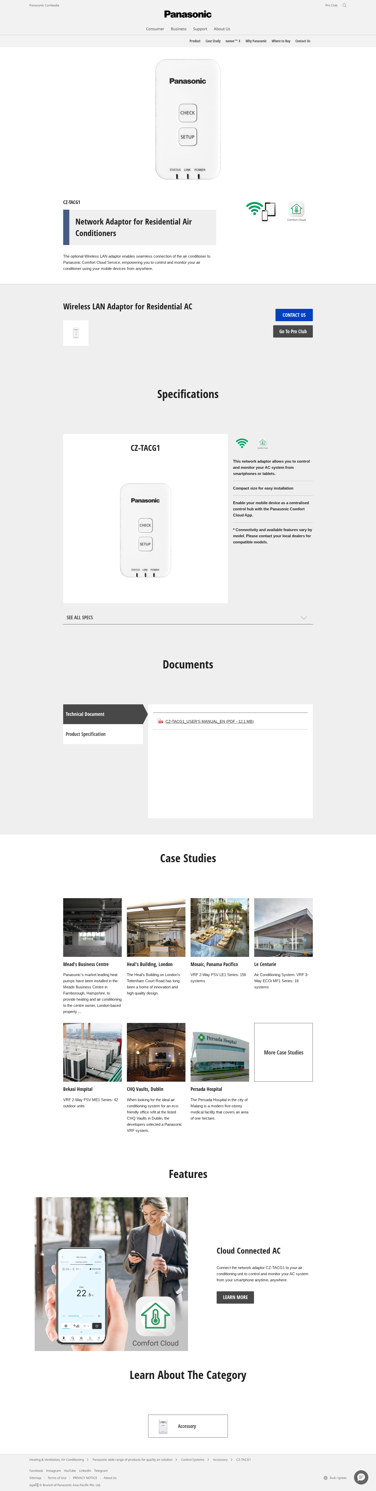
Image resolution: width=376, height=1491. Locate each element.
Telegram (101, 1470)
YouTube (70, 1470)
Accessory (220, 1459)
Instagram (53, 1470)
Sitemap (35, 1478)
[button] (361, 1477)
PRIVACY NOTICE (85, 1478)
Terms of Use (57, 1478)
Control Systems (192, 1459)
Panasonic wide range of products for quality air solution (132, 1459)
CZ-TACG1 (243, 1459)
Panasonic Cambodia (44, 5)
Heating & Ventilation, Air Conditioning (56, 1459)
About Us (110, 1478)
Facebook (36, 1470)
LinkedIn (85, 1470)
